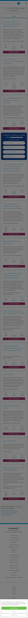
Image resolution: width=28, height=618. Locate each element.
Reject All (14, 611)
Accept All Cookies (14, 608)
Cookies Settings (13, 615)
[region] (14, 608)
